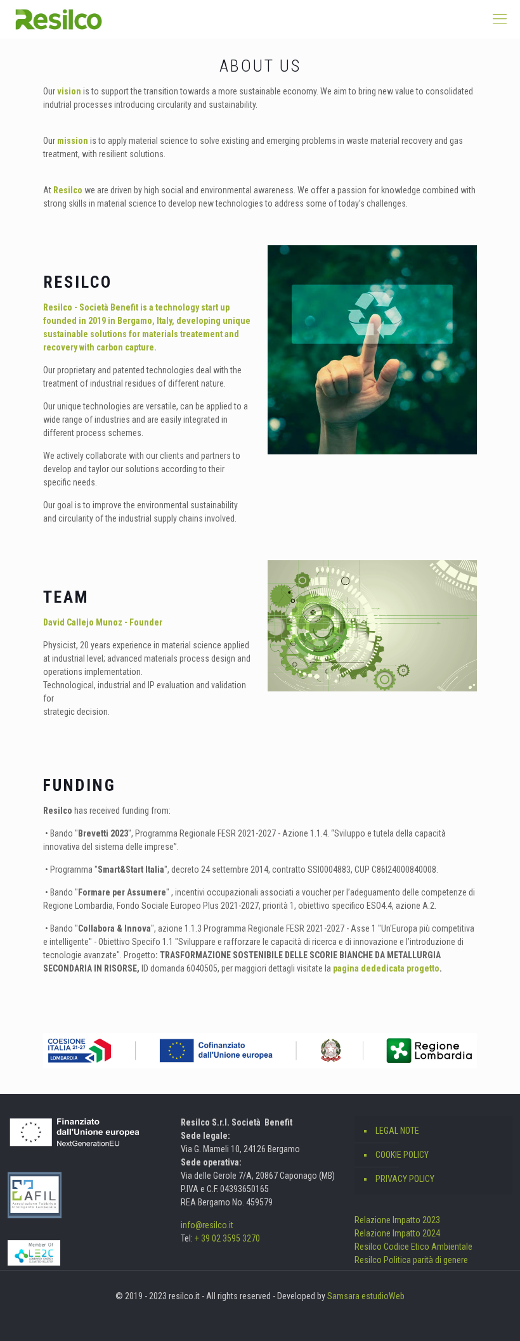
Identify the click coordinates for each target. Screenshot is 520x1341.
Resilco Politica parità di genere (411, 1260)
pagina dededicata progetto (386, 968)
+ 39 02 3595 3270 (227, 1238)
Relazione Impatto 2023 (397, 1220)
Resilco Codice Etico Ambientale (413, 1247)
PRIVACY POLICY (404, 1179)
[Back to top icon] (459, 1315)
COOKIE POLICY (402, 1155)
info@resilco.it (207, 1225)
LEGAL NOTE (397, 1131)
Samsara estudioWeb (366, 1296)
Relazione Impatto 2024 (397, 1233)
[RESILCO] (59, 19)
